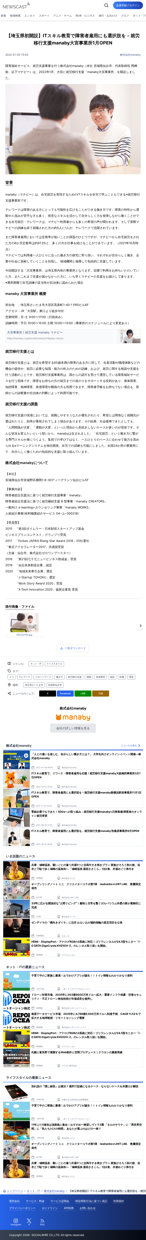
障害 (131, 676)
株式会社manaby (130, 54)
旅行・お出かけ (108, 15)
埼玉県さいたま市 (34, 684)
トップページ (15, 1190)
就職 (88, 676)
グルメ (125, 15)
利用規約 (118, 1201)
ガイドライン (50, 1208)
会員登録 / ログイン (128, 5)
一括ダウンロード (75, 648)
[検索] (106, 5)
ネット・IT (35, 663)
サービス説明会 (60, 1201)
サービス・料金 (35, 1201)
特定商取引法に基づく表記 (91, 1201)
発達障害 (100, 676)
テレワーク (24, 676)
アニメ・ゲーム (62, 15)
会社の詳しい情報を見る (73, 728)
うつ (11, 676)
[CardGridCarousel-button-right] (140, 626)
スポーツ (44, 15)
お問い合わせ (88, 1208)
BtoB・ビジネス (85, 15)
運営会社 (14, 1201)
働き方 (59, 676)
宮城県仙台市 (55, 684)
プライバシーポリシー (22, 1208)
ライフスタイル (54, 663)
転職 (122, 676)
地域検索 (15, 15)
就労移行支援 (75, 676)
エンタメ (29, 15)
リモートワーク (43, 676)
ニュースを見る (129, 745)
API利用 (69, 1208)
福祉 (112, 676)
